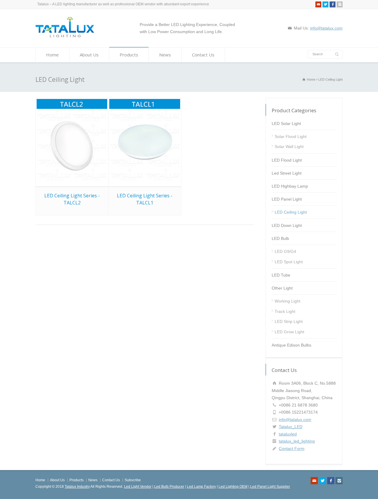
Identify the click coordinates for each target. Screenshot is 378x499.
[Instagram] (340, 4)
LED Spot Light (289, 261)
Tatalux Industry (77, 487)
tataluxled (288, 434)
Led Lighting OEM (233, 487)
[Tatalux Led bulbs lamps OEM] (64, 36)
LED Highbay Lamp (290, 186)
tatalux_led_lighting (297, 441)
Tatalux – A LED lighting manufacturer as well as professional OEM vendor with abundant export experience (123, 4)
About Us (89, 55)
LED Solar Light (286, 123)
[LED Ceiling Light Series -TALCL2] (72, 142)
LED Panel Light (287, 199)
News (165, 55)
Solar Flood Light (291, 136)
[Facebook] (332, 4)
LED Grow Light (289, 331)
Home (52, 55)
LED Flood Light (287, 160)
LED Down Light (287, 225)
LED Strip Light (289, 321)
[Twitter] (325, 4)
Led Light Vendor (137, 487)
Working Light (287, 301)
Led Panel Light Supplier (270, 487)
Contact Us (203, 55)
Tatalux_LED (290, 426)
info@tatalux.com (326, 28)
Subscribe (133, 480)
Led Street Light (287, 173)
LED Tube (281, 275)
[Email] (318, 4)
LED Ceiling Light (291, 212)
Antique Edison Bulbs (291, 345)
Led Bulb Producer (169, 487)
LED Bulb (280, 238)
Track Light (285, 311)
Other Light (282, 288)
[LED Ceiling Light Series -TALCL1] (144, 142)
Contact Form (291, 448)
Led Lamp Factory (201, 487)
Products (129, 55)
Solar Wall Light (289, 146)
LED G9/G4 (285, 251)
